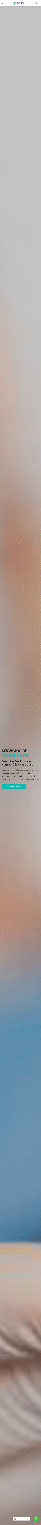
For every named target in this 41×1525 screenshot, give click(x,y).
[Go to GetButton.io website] (36, 1523)
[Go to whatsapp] (36, 1518)
